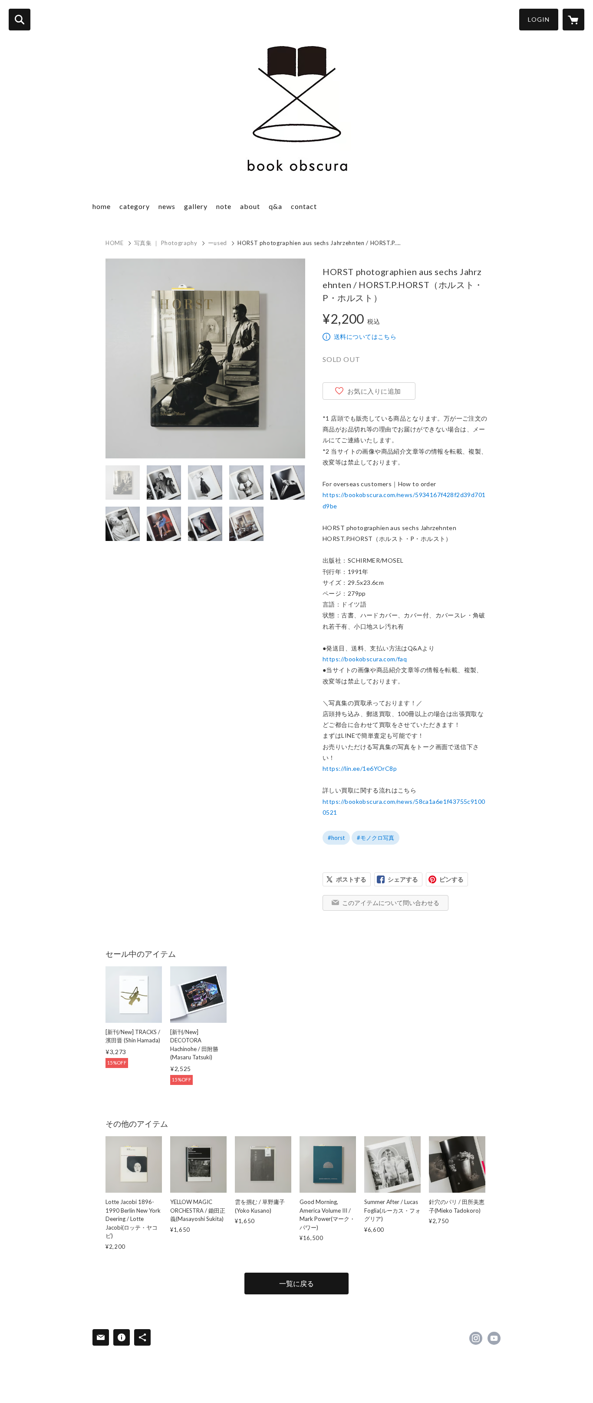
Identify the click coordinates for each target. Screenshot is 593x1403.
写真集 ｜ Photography (166, 242)
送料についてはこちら (365, 336)
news (166, 206)
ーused (217, 242)
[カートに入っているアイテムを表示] (573, 19)
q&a (275, 206)
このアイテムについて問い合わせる (390, 902)
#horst (336, 837)
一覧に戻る (296, 1283)
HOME (114, 242)
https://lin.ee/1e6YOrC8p (360, 768)
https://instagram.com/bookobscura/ (475, 1338)
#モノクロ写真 (375, 837)
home (101, 206)
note (223, 206)
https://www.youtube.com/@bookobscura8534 (494, 1338)
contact (304, 206)
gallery (196, 206)
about (250, 206)
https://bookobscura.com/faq (365, 659)
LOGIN (539, 19)
